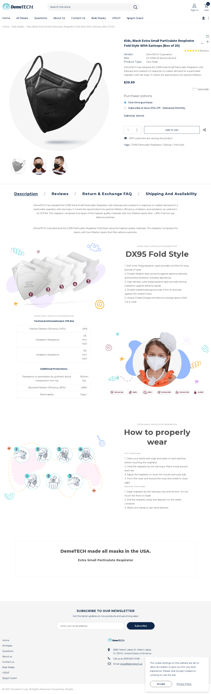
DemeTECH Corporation (159, 54)
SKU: (127, 58)
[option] (59, 94)
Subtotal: (129, 115)
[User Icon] (194, 5)
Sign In (194, 10)
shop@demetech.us (131, 664)
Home (5, 26)
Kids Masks (18, 26)
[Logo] (22, 7)
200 (131, 138)
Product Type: (133, 61)
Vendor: (128, 54)
